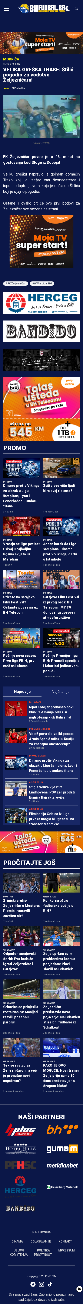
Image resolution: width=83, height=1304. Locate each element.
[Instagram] (41, 1284)
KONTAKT (65, 1241)
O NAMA (17, 1241)
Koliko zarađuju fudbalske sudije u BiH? (58, 906)
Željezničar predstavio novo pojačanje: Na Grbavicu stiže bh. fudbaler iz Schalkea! (61, 1017)
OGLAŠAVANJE (40, 1241)
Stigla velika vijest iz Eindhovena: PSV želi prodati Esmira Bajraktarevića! (52, 792)
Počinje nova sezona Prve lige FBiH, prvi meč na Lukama (19, 661)
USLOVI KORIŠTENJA (19, 1252)
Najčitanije (61, 691)
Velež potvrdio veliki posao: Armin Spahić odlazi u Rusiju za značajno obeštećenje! (51, 739)
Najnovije (22, 691)
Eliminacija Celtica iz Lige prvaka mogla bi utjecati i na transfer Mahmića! (51, 819)
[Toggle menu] (6, 8)
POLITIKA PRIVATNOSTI (43, 1252)
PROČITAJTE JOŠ (29, 862)
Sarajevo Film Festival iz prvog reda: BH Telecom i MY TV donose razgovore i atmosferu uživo (61, 607)
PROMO (14, 448)
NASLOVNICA (41, 1232)
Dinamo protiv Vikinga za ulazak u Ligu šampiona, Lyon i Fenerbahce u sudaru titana (21, 496)
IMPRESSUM (66, 1250)
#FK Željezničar (16, 283)
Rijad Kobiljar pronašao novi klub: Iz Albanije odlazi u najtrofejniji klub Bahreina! (51, 712)
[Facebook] (33, 1284)
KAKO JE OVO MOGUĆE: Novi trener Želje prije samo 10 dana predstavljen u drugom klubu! (61, 1075)
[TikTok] (50, 1284)
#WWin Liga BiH (42, 283)
